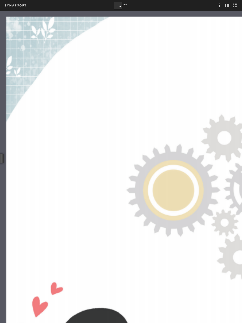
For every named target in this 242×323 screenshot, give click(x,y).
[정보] (219, 5)
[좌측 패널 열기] (227, 5)
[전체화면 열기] (234, 5)
